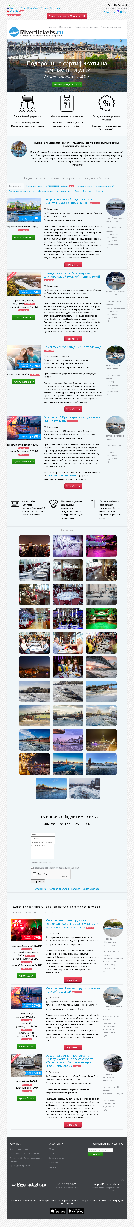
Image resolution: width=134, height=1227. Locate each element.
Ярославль (55, 8)
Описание (40, 888)
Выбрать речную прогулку (67, 84)
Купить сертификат (24, 237)
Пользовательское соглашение (24, 1153)
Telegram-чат (110, 12)
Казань (44, 8)
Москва (14, 8)
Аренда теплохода (111, 26)
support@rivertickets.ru (106, 1184)
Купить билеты (26, 975)
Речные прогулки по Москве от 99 (66, 16)
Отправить (38, 881)
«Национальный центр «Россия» (62, 475)
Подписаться (95, 1154)
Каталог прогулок (59, 888)
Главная (51, 26)
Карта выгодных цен (86, 26)
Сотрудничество (57, 1158)
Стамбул (14, 11)
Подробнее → (73, 264)
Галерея (75, 888)
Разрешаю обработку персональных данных (56, 867)
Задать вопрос (91, 888)
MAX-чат (123, 12)
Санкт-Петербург (29, 8)
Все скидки (65, 26)
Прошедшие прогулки (20, 1165)
